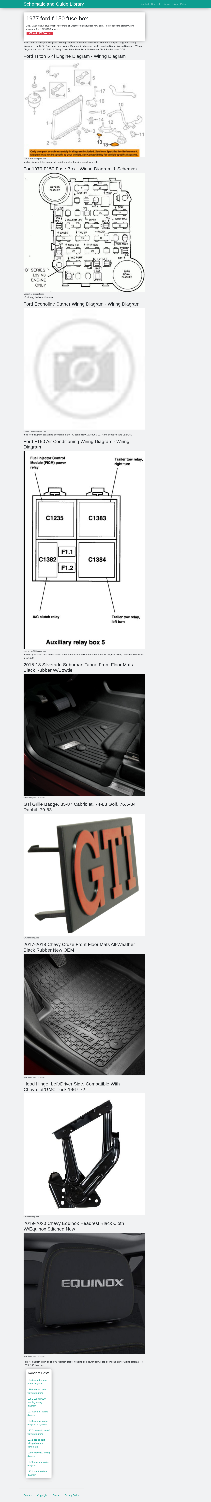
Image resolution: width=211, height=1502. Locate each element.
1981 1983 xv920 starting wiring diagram (37, 1402)
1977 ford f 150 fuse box (39, 33)
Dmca (167, 4)
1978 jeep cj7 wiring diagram (38, 1413)
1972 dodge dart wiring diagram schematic (36, 1443)
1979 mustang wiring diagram (38, 1464)
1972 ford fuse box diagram (37, 1473)
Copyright (156, 4)
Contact (145, 4)
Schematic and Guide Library (54, 4)
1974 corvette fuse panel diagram (37, 1382)
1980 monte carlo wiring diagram (37, 1391)
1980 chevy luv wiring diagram (39, 1454)
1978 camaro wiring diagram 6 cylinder (38, 1423)
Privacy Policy (179, 4)
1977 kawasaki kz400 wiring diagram (39, 1432)
